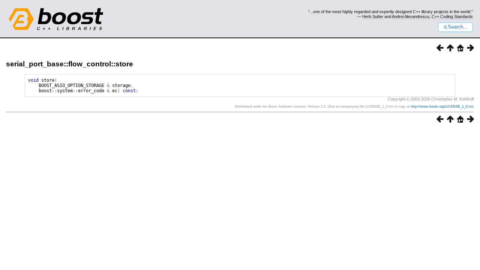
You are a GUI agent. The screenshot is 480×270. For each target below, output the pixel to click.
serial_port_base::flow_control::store (69, 64)
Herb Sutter (372, 16)
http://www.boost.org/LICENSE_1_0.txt (442, 106)
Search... (458, 27)
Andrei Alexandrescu (410, 16)
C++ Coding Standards (452, 16)
